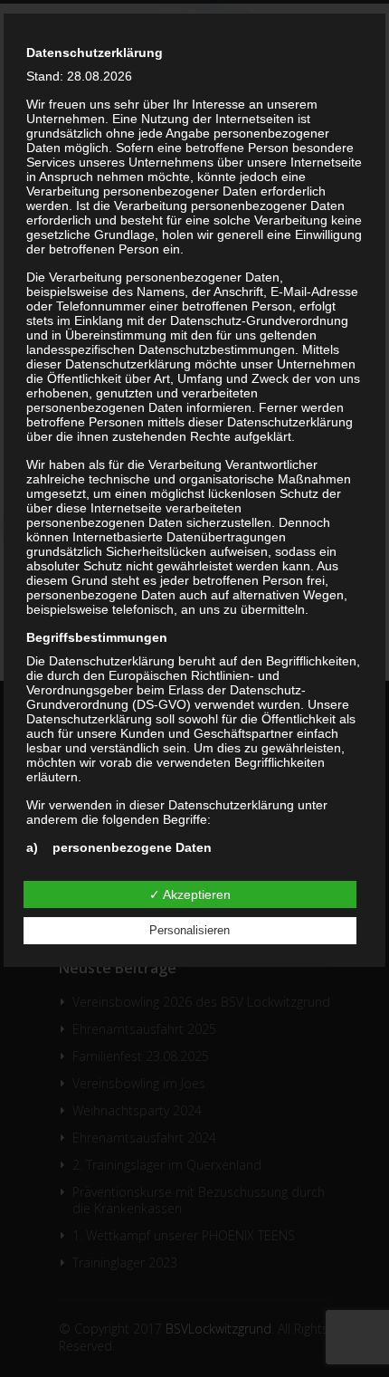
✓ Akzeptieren (190, 894)
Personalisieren (189, 930)
